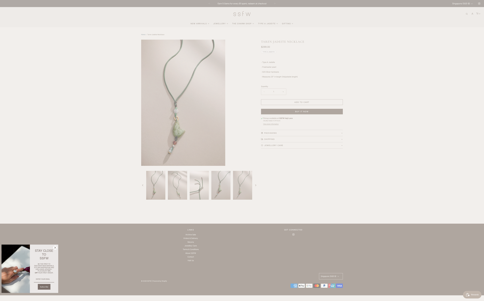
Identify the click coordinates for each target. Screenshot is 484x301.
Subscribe (44, 286)
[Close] (55, 248)
